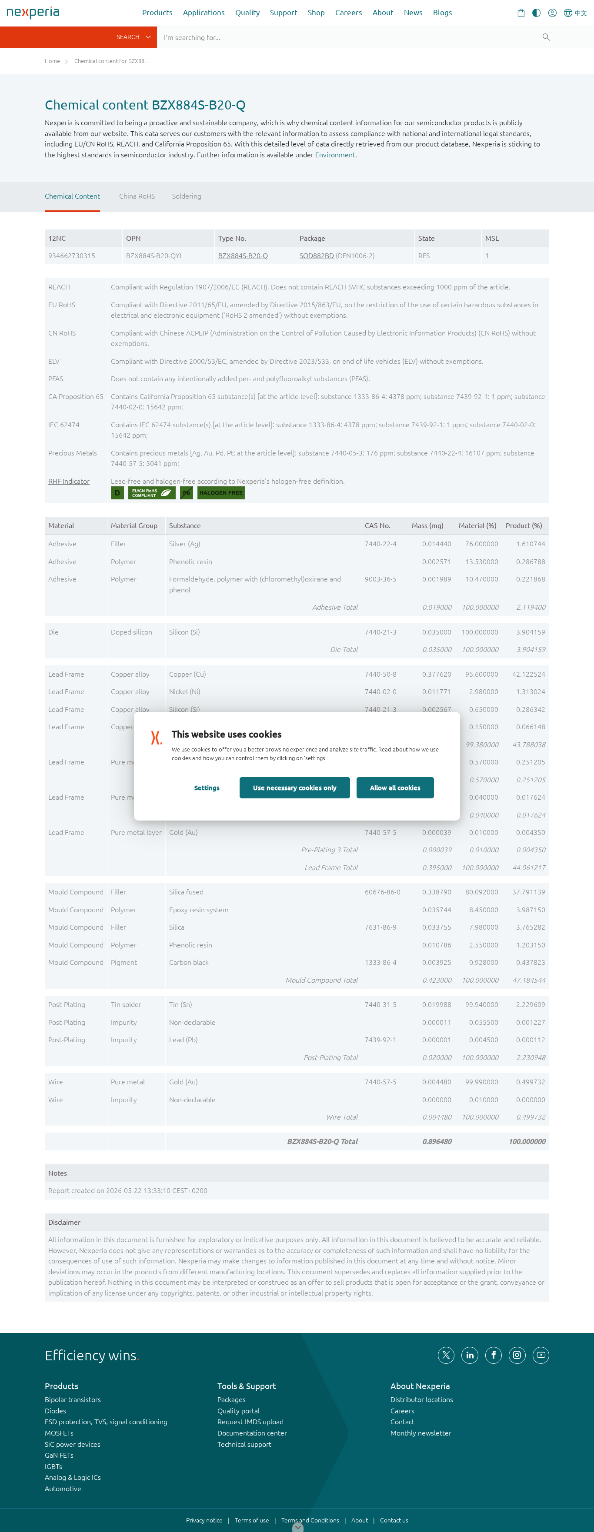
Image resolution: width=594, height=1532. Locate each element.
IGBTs (53, 1466)
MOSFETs (59, 1433)
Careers (348, 12)
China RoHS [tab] (137, 196)
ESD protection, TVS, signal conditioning (106, 1422)
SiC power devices (72, 1444)
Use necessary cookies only (295, 787)
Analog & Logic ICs (73, 1477)
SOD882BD (317, 255)
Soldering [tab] (186, 196)
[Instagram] (517, 1355)
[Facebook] (493, 1355)
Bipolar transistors (73, 1399)
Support (283, 12)
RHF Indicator (69, 481)
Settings (207, 787)
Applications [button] (204, 12)
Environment (335, 155)
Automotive (63, 1488)
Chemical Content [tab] (72, 196)
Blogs (442, 12)
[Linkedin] (469, 1355)
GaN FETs (59, 1455)
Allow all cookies (395, 787)
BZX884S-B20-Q (243, 255)
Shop (316, 12)
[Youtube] (541, 1355)
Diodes (55, 1411)
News (413, 12)
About (383, 12)
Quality (247, 12)
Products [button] (157, 12)
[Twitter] (446, 1355)
